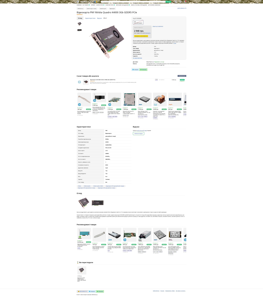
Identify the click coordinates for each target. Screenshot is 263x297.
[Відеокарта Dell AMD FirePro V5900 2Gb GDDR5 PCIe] (86, 82)
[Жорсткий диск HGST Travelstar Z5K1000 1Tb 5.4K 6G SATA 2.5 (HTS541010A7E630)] (160, 235)
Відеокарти (147, 33)
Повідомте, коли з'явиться (141, 36)
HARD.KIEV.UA (156, 290)
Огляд (80, 18)
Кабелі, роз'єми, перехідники (139, 5)
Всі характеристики (137, 58)
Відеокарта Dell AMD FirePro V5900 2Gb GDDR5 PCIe (102, 79)
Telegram (136, 69)
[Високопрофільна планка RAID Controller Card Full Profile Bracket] (99, 235)
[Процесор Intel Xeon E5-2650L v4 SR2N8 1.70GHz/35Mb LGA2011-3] (129, 99)
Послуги (162, 290)
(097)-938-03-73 (181, 8)
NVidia (79, 186)
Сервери (93, 5)
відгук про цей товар (142, 130)
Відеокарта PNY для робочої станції (86, 188)
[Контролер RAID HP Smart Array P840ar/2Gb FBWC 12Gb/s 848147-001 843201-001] (114, 99)
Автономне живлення (154, 5)
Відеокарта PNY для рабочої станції (106, 188)
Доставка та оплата (180, 290)
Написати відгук (138, 133)
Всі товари (85, 5)
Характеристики (90, 18)
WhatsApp (144, 69)
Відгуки (99, 18)
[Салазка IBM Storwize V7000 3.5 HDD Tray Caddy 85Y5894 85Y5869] (114, 235)
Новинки (79, 5)
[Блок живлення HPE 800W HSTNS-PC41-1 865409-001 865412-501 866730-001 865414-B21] (145, 235)
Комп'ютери (99, 5)
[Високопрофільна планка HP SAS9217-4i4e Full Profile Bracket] (84, 99)
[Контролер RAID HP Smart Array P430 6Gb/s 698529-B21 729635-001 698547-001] (129, 235)
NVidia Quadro (87, 186)
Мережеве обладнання (122, 5)
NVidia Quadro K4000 (98, 186)
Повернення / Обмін (170, 290)
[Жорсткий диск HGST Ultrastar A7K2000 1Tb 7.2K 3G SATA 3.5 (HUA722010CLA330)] (145, 99)
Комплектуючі (109, 5)
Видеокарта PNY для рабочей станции (115, 186)
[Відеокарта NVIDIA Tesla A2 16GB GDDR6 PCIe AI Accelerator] (84, 233)
